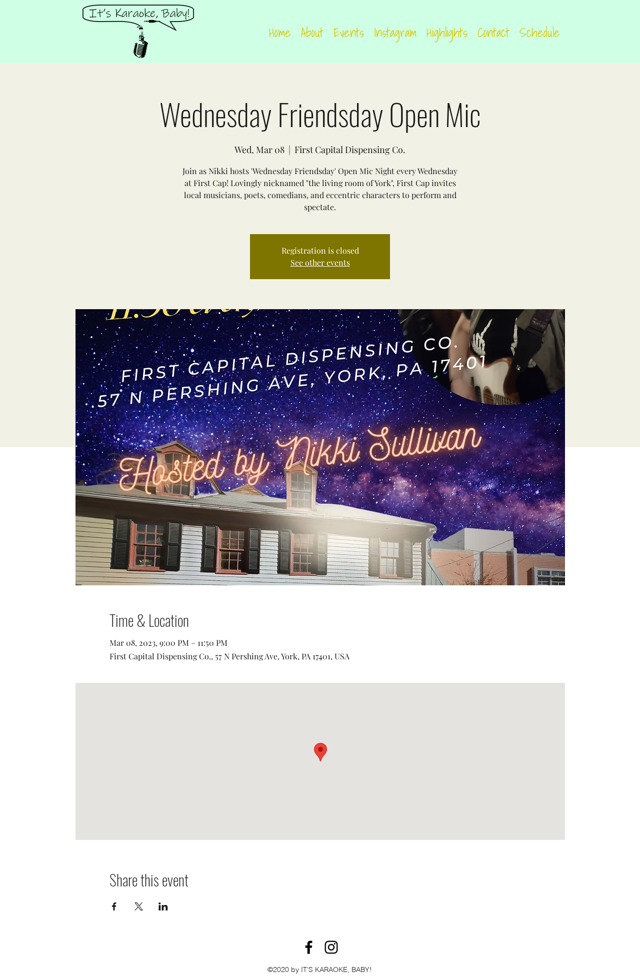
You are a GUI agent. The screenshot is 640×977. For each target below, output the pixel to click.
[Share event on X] (139, 906)
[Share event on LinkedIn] (163, 906)
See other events (320, 262)
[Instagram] (331, 947)
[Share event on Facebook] (114, 906)
